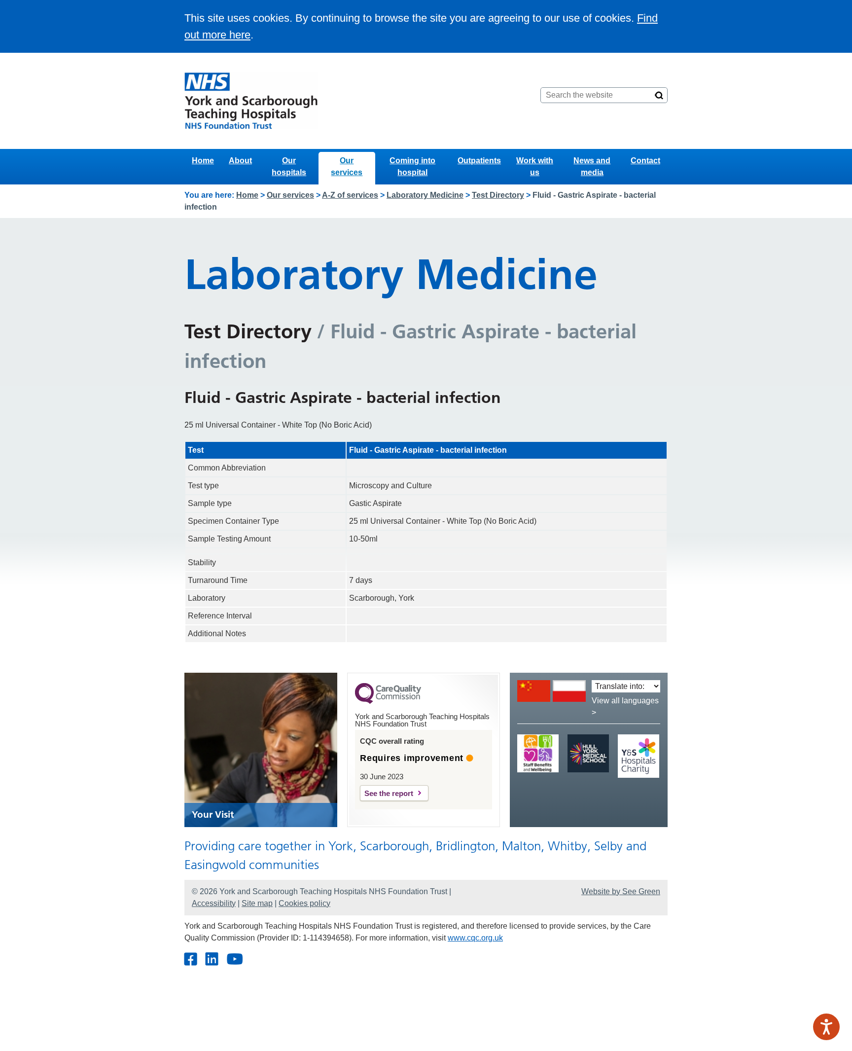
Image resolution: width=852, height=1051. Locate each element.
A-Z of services (350, 195)
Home (203, 160)
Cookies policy (304, 903)
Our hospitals (289, 166)
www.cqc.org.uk (475, 938)
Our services (346, 166)
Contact (645, 160)
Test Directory (498, 195)
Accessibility (214, 903)
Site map (257, 903)
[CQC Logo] (388, 701)
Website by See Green (620, 891)
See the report (388, 793)
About (240, 160)
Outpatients (479, 160)
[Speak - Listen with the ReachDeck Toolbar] (826, 1027)
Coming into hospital (412, 166)
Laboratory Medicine (425, 195)
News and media (591, 166)
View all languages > (625, 706)
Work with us (534, 166)
